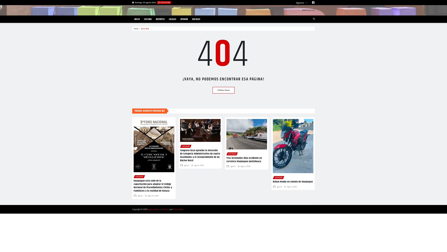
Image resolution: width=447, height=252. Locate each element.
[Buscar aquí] (314, 19)
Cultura (148, 19)
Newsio (166, 209)
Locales (172, 19)
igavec (140, 195)
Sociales (196, 19)
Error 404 (145, 28)
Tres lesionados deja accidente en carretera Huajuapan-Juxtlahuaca (244, 159)
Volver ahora (224, 90)
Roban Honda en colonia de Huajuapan (293, 182)
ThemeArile (178, 209)
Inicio (137, 19)
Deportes (160, 19)
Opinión (184, 19)
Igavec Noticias (154, 209)
